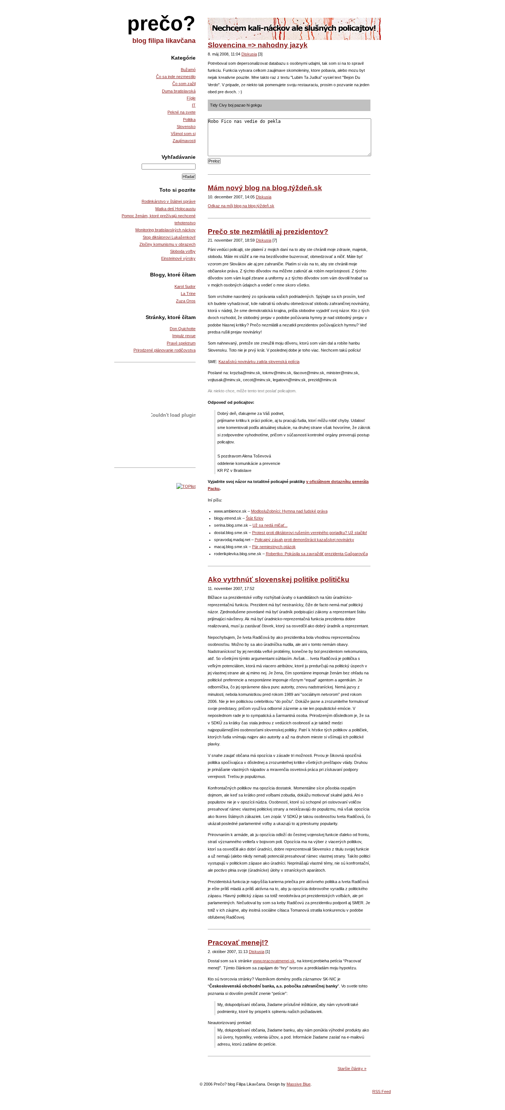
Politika (189, 119)
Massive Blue (299, 1084)
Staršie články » (352, 1068)
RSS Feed (381, 1091)
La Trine (188, 293)
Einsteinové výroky (178, 258)
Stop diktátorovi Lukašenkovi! (169, 237)
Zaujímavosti (184, 140)
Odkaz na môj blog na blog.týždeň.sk (241, 206)
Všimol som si (183, 133)
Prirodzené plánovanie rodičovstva (164, 350)
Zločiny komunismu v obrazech (167, 244)
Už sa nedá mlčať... (270, 525)
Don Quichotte (183, 328)
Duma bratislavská (179, 91)
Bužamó (188, 69)
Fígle (191, 98)
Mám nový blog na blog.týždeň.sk (265, 188)
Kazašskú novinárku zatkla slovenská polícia (258, 361)
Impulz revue (184, 335)
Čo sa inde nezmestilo (176, 76)
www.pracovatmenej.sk (274, 961)
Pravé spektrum (181, 343)
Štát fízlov (255, 518)
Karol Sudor (185, 286)
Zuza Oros (186, 301)
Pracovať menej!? (238, 942)
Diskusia (249, 54)
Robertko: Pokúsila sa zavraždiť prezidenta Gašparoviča (317, 553)
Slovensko (186, 126)
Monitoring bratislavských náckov (165, 230)
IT (194, 105)
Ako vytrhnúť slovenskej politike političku (278, 579)
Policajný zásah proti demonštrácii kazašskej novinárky (304, 539)
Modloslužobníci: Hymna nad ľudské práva (289, 511)
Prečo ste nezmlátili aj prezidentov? (268, 231)
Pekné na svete (181, 112)
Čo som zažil (184, 83)
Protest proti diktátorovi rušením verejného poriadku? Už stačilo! (309, 532)
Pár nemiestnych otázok (274, 546)
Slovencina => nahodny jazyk (258, 45)
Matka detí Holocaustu (175, 209)
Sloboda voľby (183, 251)
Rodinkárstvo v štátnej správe (169, 201)
